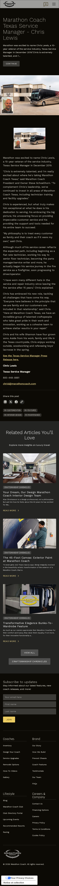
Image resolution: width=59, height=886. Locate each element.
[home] (9, 4)
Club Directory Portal (13, 813)
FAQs (34, 784)
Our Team (36, 777)
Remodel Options (11, 764)
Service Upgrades (11, 758)
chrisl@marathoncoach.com (19, 383)
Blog (5, 800)
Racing (6, 832)
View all (29, 652)
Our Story (36, 745)
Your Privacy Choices (22, 878)
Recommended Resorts (14, 826)
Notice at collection (13, 882)
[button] (53, 4)
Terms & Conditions (41, 829)
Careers (35, 816)
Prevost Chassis (39, 758)
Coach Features (39, 764)
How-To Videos (10, 771)
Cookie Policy (38, 835)
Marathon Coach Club (13, 807)
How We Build (38, 752)
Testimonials (38, 771)
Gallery (6, 777)
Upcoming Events (11, 819)
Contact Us (37, 804)
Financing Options (40, 810)
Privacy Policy (38, 823)
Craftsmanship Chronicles (29, 661)
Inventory (7, 745)
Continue (11, 64)
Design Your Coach (11, 752)
